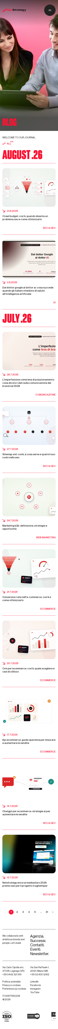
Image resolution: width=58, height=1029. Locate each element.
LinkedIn (34, 981)
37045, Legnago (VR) (13, 971)
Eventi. (35, 949)
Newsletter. (39, 954)
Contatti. (37, 945)
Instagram (35, 988)
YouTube (34, 992)
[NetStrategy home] (14, 10)
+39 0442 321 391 (11, 974)
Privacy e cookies (11, 985)
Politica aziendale (11, 981)
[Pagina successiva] (52, 912)
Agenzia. (37, 936)
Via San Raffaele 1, (39, 967)
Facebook (35, 985)
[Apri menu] (50, 10)
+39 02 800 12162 (39, 974)
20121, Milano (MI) (39, 971)
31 (47, 912)
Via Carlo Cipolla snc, (13, 967)
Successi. (38, 941)
